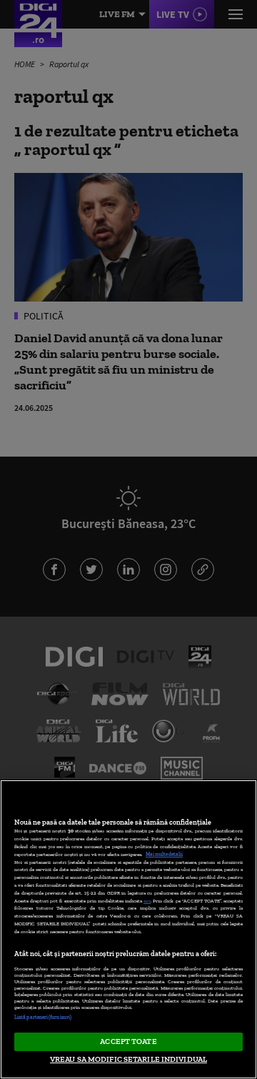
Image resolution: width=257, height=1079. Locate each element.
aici (147, 900)
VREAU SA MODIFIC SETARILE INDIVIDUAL (128, 1059)
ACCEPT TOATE (128, 1041)
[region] (128, 929)
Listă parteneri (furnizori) (42, 1017)
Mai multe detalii (164, 854)
